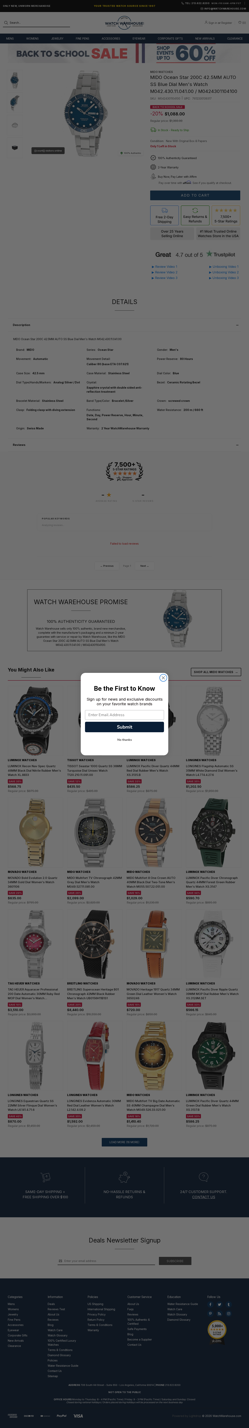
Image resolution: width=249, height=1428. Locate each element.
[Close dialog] (163, 677)
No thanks (124, 740)
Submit (124, 727)
